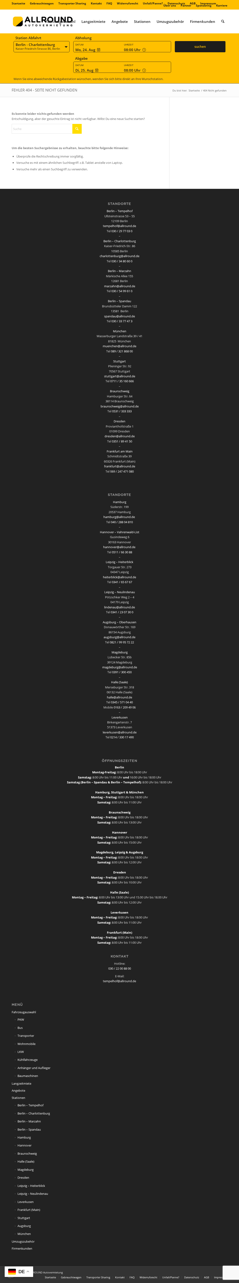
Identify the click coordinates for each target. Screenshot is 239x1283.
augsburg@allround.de (119, 637)
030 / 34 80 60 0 (121, 261)
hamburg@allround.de (119, 517)
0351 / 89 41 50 (122, 441)
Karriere (221, 5)
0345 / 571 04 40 (122, 702)
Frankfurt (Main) (29, 1210)
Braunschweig (119, 391)
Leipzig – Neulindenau (119, 592)
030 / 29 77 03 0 (121, 231)
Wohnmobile (26, 1044)
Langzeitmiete (21, 1083)
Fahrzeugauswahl (24, 1012)
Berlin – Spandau (119, 301)
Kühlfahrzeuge (28, 1060)
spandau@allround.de (119, 316)
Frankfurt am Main (120, 451)
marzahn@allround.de (119, 286)
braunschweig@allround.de (120, 406)
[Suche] (222, 21)
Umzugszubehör (23, 1241)
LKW (21, 1052)
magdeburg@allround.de (119, 667)
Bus (20, 1028)
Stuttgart (119, 361)
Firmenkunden (22, 1248)
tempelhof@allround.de (119, 226)
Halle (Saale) (119, 682)
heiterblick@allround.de (119, 577)
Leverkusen (120, 717)
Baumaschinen (28, 1076)
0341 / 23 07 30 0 (122, 612)
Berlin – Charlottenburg (119, 241)
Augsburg (24, 1226)
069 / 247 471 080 (122, 471)
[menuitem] (20, 3)
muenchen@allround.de (119, 346)
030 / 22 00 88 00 (119, 968)
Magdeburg (120, 652)
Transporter (26, 1036)
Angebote (18, 1090)
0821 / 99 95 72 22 (122, 642)
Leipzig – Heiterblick (119, 562)
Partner (186, 5)
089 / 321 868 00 (122, 351)
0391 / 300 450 (122, 672)
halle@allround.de (119, 697)
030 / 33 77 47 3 (121, 321)
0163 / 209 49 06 (125, 707)
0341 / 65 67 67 (122, 582)
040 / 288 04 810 (122, 522)
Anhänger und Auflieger (34, 1068)
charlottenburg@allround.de (119, 256)
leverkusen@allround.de (120, 732)
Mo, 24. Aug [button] (85, 49)
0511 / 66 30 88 (122, 552)
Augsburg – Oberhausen (119, 622)
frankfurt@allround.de (119, 466)
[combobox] (41, 47)
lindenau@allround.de (119, 607)
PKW (21, 1019)
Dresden (119, 421)
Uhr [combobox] (132, 49)
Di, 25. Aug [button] (84, 70)
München (119, 331)
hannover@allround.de (119, 547)
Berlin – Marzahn (119, 271)
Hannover (25, 1145)
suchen (200, 46)
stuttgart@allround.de (119, 376)
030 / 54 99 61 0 (121, 291)
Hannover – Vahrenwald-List (119, 532)
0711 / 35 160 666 (122, 381)
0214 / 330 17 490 (122, 737)
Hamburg (119, 502)
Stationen (18, 1098)
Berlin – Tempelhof (120, 211)
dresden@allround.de (120, 436)
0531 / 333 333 (122, 411)
